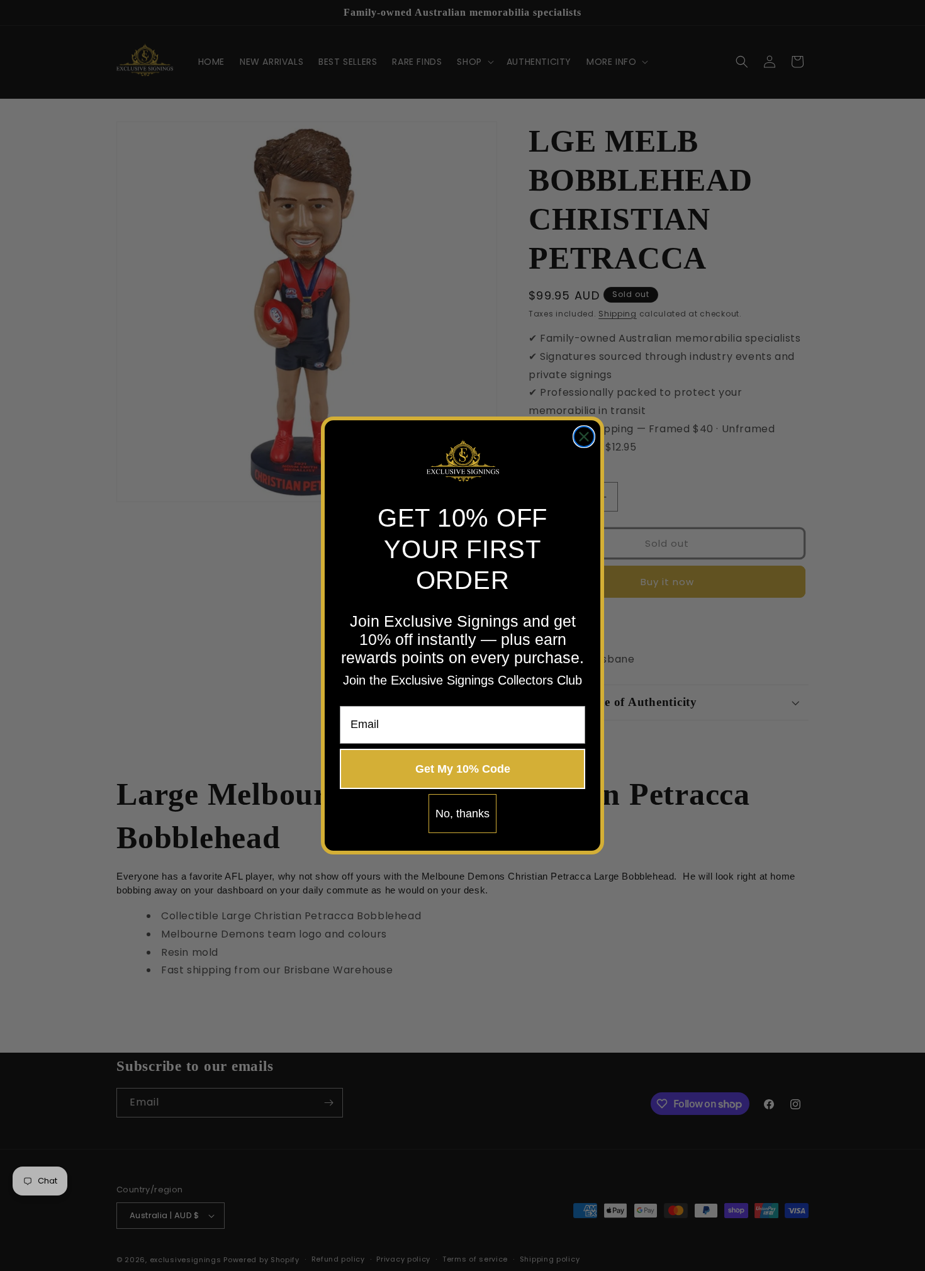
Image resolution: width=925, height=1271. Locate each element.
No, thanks (462, 813)
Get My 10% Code (462, 769)
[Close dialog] (584, 437)
